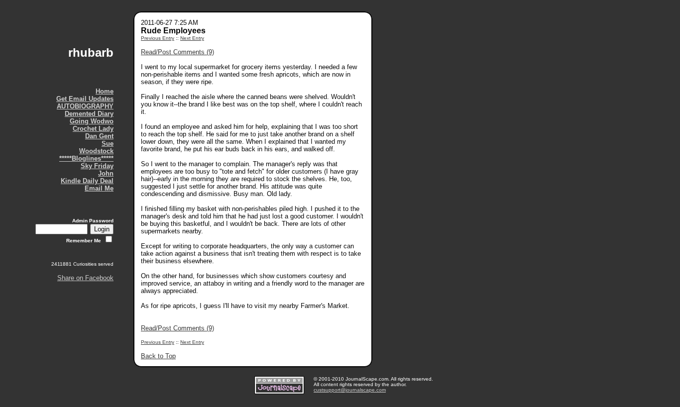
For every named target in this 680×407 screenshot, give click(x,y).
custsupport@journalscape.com (350, 390)
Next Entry (192, 38)
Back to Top (158, 356)
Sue (107, 143)
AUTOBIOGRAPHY (85, 106)
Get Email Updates (84, 98)
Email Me (99, 188)
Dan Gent (99, 136)
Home (104, 91)
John (105, 173)
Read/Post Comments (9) (177, 52)
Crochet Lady (93, 128)
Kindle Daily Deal (87, 181)
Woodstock (96, 151)
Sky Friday (97, 166)
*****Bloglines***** (86, 158)
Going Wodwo (91, 121)
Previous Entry (157, 38)
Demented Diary (89, 113)
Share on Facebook (85, 278)
